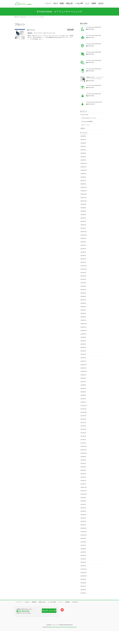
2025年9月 (83, 173)
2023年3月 (83, 221)
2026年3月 (83, 153)
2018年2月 (83, 398)
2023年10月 (84, 201)
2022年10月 (84, 235)
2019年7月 (83, 340)
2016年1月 (83, 484)
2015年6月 (83, 507)
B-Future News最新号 (87, 121)
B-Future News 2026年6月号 (93, 43)
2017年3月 (83, 436)
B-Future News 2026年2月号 (93, 85)
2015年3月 (83, 518)
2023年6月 (83, 211)
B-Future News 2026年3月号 (93, 68)
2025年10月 (84, 170)
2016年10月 (84, 453)
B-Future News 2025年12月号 (94, 102)
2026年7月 (83, 139)
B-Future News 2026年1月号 (93, 93)
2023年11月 (84, 197)
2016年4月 (83, 473)
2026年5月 (83, 146)
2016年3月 (83, 477)
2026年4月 (83, 149)
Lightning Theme (59, 627)
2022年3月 (83, 255)
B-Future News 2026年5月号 (93, 52)
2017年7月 (83, 422)
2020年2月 (83, 316)
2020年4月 (83, 310)
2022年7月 (83, 245)
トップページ (19, 602)
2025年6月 (83, 184)
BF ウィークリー (86, 125)
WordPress (50, 627)
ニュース (60, 602)
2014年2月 (83, 562)
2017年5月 (83, 429)
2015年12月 (84, 487)
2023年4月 (83, 218)
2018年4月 (83, 391)
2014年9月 (83, 538)
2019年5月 (83, 347)
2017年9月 (83, 415)
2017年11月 (84, 409)
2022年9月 (83, 238)
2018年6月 (83, 385)
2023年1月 (83, 228)
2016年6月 (83, 466)
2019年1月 (83, 361)
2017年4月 (83, 432)
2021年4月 (83, 289)
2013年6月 (83, 589)
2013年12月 (84, 569)
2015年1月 (83, 524)
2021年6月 (83, 282)
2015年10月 (84, 494)
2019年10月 (84, 330)
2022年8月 (83, 241)
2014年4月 (83, 555)
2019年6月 (83, 344)
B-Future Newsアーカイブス (89, 118)
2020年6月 (83, 303)
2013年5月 (83, 593)
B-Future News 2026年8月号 (93, 27)
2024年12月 (84, 187)
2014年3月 (83, 559)
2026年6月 (83, 143)
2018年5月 (83, 388)
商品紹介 (70, 29)
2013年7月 (83, 586)
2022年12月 (84, 231)
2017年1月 (83, 443)
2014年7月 (83, 545)
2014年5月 (83, 552)
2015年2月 (83, 521)
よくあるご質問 (52, 602)
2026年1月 (83, 160)
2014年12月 (84, 528)
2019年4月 (83, 351)
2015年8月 (83, 501)
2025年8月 (83, 177)
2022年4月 (83, 252)
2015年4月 (83, 514)
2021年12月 (84, 265)
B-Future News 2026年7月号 (93, 35)
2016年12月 (84, 446)
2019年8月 (83, 337)
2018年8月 (83, 378)
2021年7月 (83, 279)
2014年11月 (84, 531)
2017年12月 (84, 405)
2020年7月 (83, 299)
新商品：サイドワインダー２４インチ (41, 33)
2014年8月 (83, 542)
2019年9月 (83, 334)
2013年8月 (83, 582)
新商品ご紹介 (42, 602)
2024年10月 (84, 194)
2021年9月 (83, 272)
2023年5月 (83, 214)
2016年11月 (84, 449)
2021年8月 (83, 276)
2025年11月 (84, 166)
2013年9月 (83, 579)
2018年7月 (83, 381)
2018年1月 (83, 402)
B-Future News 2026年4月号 (93, 60)
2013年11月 (84, 572)
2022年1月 (83, 262)
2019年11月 (84, 327)
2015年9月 (83, 497)
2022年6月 (83, 248)
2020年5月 (83, 306)
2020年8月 (83, 296)
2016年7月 (83, 463)
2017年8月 (83, 419)
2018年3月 (83, 395)
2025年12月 (84, 163)
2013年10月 (84, 576)
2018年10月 (84, 371)
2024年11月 (84, 190)
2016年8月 (83, 460)
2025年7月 (83, 180)
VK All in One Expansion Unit (70, 627)
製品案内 (34, 602)
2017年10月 (84, 412)
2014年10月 (84, 535)
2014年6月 (83, 548)
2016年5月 (83, 470)
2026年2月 (83, 156)
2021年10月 (84, 269)
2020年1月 (83, 320)
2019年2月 (83, 357)
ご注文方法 (75, 602)
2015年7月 (83, 504)
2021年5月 (83, 286)
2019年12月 (84, 323)
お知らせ (27, 602)
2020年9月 (83, 293)
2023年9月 (83, 204)
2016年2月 (83, 480)
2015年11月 (84, 490)
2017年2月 (83, 439)
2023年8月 (83, 207)
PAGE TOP (114, 610)
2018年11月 (84, 368)
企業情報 (67, 602)
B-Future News (84, 114)
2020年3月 (83, 313)
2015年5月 (83, 511)
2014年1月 (83, 565)
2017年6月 (83, 426)
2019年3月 (83, 354)
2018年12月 (84, 364)
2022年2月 (83, 259)
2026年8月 (83, 136)
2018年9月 (83, 374)
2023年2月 (83, 224)
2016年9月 (83, 456)
